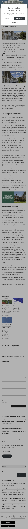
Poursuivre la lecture (14, 22)
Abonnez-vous (19, 18)
